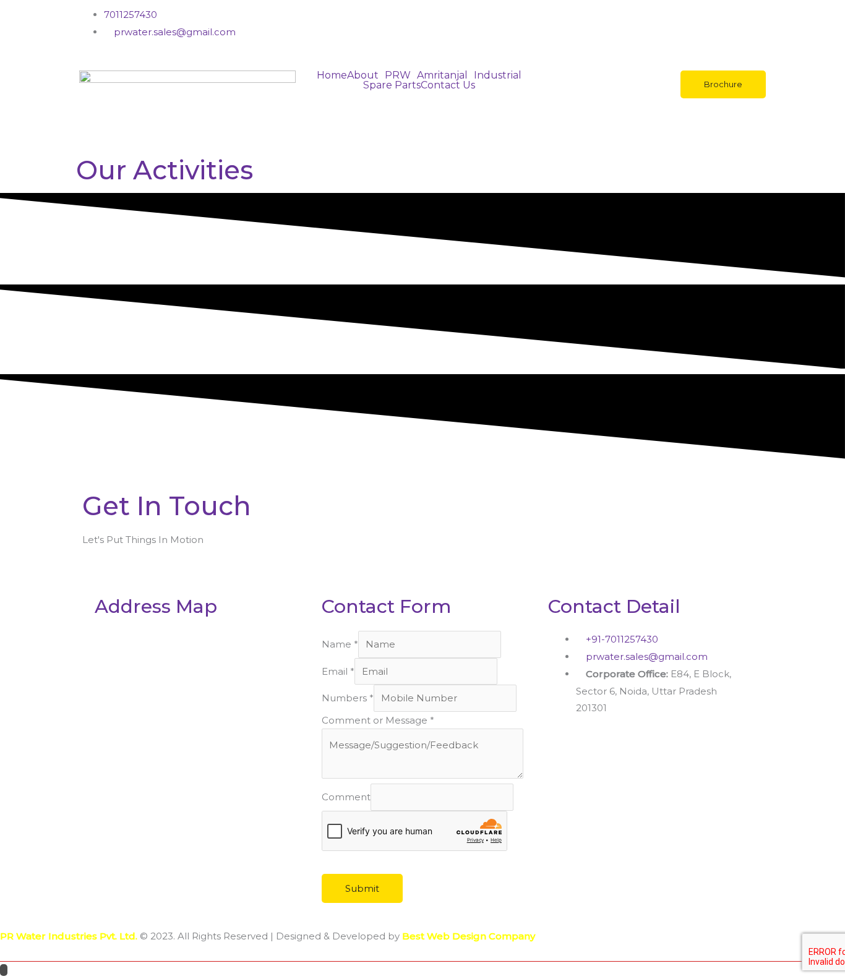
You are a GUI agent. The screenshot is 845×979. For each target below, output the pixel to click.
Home (332, 75)
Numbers (348, 698)
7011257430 (130, 14)
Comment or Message (378, 720)
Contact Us (448, 85)
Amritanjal (442, 75)
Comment (346, 797)
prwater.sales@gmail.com (173, 32)
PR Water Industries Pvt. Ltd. (68, 936)
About (363, 75)
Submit (362, 888)
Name (340, 644)
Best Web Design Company (468, 936)
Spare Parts (392, 85)
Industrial (497, 75)
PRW (398, 75)
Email (338, 671)
